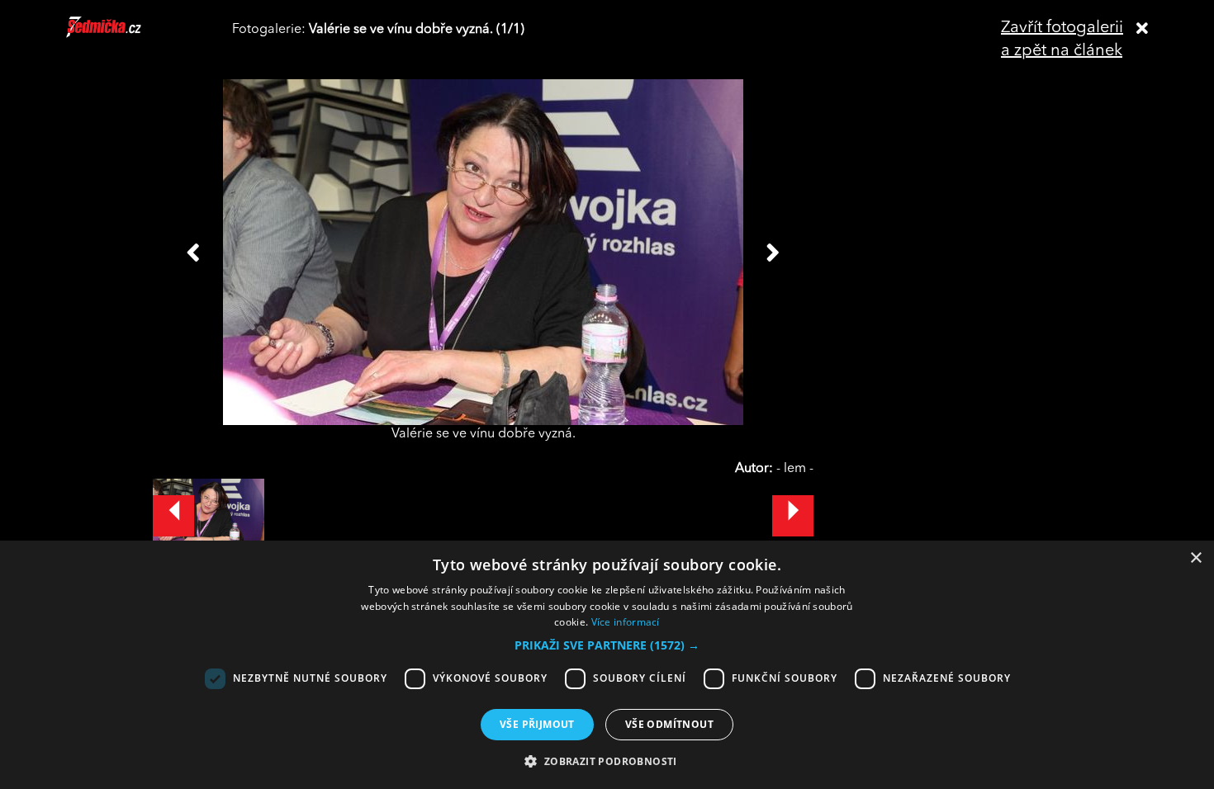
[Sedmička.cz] (124, 34)
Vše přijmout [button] (537, 724)
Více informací (625, 622)
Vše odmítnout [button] (669, 724)
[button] (607, 645)
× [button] (1195, 558)
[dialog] (607, 665)
